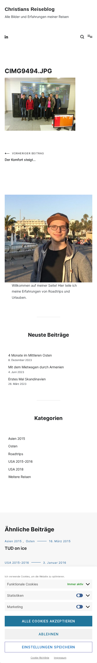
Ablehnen (49, 634)
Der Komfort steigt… (24, 157)
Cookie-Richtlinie (40, 657)
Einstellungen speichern (48, 647)
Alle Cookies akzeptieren (48, 621)
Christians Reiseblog (30, 9)
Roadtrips (15, 454)
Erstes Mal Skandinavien (27, 379)
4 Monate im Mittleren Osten (30, 355)
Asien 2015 (16, 438)
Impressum (60, 657)
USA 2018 (16, 469)
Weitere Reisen (19, 477)
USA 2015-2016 (20, 461)
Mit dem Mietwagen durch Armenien (36, 367)
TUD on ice (16, 548)
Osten (12, 446)
